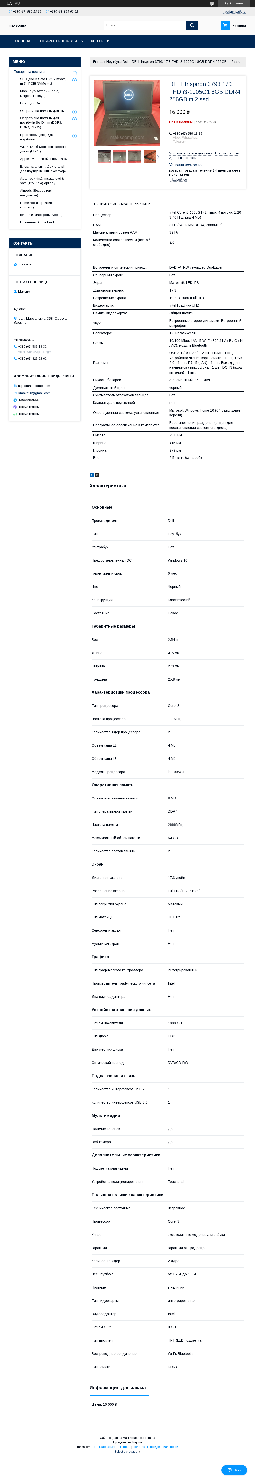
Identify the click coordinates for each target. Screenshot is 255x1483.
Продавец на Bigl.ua (127, 1442)
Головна (21, 41)
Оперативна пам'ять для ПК (42, 111)
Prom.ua (149, 1438)
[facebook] (92, 476)
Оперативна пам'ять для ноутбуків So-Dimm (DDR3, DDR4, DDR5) (41, 122)
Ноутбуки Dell (117, 62)
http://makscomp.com (34, 386)
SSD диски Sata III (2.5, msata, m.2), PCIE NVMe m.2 (43, 81)
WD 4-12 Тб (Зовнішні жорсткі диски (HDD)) (43, 149)
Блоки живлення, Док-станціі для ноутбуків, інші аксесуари (43, 169)
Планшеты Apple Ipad (37, 222)
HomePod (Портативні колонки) (37, 205)
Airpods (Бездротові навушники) (36, 193)
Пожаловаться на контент (112, 1447)
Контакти (100, 41)
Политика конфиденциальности (155, 1447)
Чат (238, 1470)
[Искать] (192, 25)
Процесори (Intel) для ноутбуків (37, 137)
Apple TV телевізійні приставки (44, 159)
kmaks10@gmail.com (34, 393)
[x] (97, 476)
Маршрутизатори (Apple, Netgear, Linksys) (39, 93)
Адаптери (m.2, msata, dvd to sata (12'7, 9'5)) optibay (42, 181)
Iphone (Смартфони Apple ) (41, 215)
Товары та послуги (58, 41)
